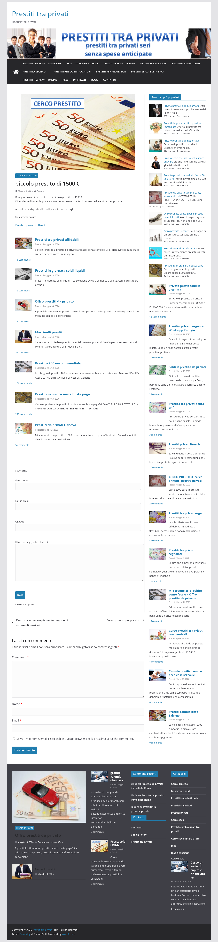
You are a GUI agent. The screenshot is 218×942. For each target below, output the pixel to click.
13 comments (23, 259)
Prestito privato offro (120, 63)
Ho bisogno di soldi (153, 63)
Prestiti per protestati (111, 71)
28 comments (23, 321)
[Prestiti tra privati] (16, 72)
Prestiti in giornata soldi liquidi (60, 270)
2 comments (97, 831)
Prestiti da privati (74, 79)
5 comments (22, 445)
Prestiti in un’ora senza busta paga (62, 394)
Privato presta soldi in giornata (181, 105)
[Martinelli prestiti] (22, 871)
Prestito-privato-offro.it (30, 225)
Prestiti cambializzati (186, 63)
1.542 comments (157, 316)
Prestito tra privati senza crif (186, 405)
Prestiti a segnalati (35, 71)
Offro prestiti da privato (54, 301)
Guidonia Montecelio (27, 175)
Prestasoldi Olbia (118, 843)
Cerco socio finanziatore (185, 838)
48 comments (156, 540)
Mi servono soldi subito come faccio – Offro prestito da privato (185, 594)
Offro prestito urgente (176, 231)
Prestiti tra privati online (40, 79)
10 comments (156, 661)
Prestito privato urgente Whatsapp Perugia (186, 328)
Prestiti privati (179, 812)
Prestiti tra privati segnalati (181, 552)
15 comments (156, 621)
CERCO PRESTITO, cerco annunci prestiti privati (186, 479)
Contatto (109, 79)
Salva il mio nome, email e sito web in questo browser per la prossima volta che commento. (75, 739)
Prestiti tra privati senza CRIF (42, 63)
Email (16, 720)
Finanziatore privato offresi (50, 842)
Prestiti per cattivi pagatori (72, 71)
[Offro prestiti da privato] (49, 796)
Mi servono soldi (180, 791)
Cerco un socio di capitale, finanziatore (198, 869)
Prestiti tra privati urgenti (187, 513)
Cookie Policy (139, 834)
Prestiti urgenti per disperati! (180, 248)
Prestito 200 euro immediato (58, 363)
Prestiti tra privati (40, 13)
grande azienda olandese (116, 776)
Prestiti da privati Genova (55, 425)
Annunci (40, 190)
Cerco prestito (179, 783)
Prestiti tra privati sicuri (83, 63)
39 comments (23, 352)
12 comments (23, 290)
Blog (94, 79)
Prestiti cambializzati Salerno (184, 713)
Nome (17, 704)
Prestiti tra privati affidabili (57, 239)
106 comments (23, 383)
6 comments (155, 702)
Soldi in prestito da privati (187, 367)
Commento (20, 657)
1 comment (155, 581)
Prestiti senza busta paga (147, 71)
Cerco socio (178, 819)
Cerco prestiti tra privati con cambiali (186, 632)
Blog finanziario (180, 853)
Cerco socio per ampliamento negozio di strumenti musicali (42, 622)
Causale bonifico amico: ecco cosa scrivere (186, 673)
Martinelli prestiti (49, 332)
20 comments (156, 394)
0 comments (155, 742)
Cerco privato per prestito (123, 620)
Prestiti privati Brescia (184, 444)
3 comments (155, 434)
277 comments (23, 414)
